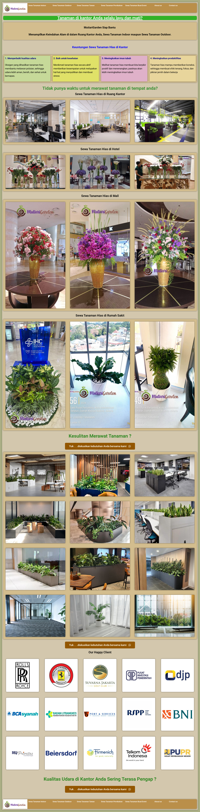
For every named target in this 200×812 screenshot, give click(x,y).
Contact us (173, 5)
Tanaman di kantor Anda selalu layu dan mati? (100, 17)
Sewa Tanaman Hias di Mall (100, 196)
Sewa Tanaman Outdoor (62, 5)
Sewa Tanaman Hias (102, 47)
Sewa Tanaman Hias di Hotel (100, 149)
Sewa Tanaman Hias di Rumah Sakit (100, 315)
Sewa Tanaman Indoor (37, 5)
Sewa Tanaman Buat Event (135, 5)
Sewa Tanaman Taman (86, 5)
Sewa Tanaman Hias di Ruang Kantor (100, 94)
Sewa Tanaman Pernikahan (111, 5)
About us (158, 5)
